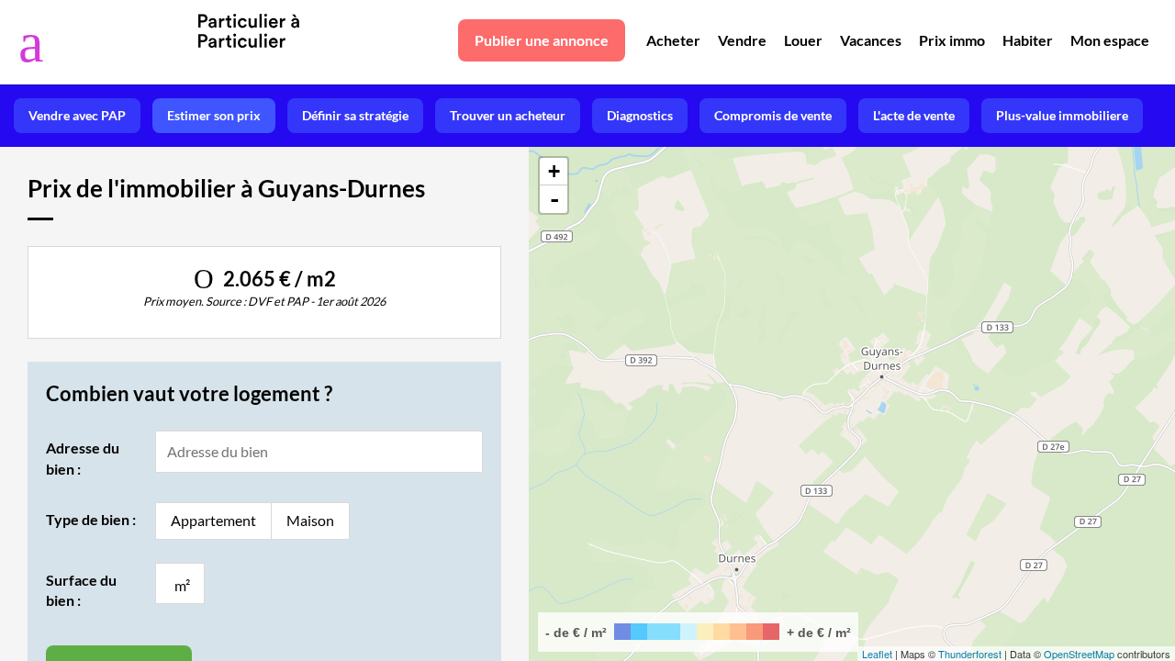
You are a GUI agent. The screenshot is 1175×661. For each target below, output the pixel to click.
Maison (310, 520)
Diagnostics (640, 115)
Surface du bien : (81, 590)
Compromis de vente (773, 115)
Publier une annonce (542, 40)
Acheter (673, 40)
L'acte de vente (914, 115)
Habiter (1027, 40)
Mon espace (1109, 40)
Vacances (870, 40)
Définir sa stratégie (355, 115)
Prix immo (952, 40)
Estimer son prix (214, 115)
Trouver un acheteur (507, 115)
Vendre (742, 40)
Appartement (213, 520)
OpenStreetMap (1079, 653)
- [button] (554, 199)
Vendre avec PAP (77, 115)
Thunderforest (970, 653)
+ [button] (554, 171)
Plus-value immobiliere (1062, 115)
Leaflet (877, 653)
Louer (803, 40)
